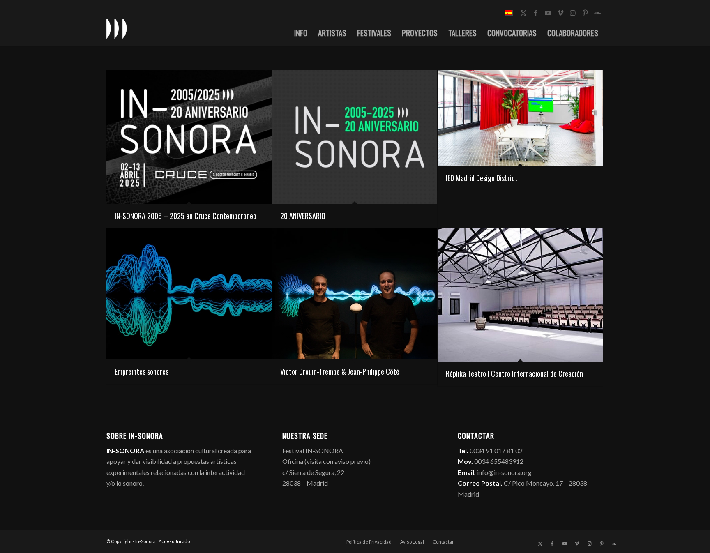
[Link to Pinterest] (585, 13)
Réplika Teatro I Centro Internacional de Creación (514, 373)
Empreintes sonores (141, 371)
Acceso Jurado (174, 541)
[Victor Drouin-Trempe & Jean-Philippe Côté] (354, 294)
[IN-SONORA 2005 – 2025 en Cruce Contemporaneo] (189, 137)
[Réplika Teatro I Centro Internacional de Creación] (520, 295)
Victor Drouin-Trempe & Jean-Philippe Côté (339, 371)
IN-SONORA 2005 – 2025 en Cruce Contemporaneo (185, 215)
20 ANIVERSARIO (302, 215)
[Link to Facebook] (536, 13)
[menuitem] (301, 32)
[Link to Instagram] (573, 13)
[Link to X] (523, 13)
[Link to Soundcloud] (597, 13)
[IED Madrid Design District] (520, 118)
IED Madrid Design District (482, 178)
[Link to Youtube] (548, 13)
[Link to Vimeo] (560, 13)
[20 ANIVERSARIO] (354, 137)
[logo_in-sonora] (116, 28)
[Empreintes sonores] (189, 294)
